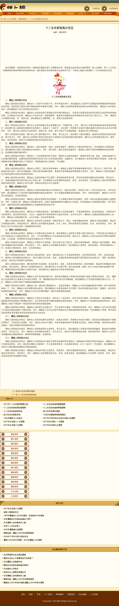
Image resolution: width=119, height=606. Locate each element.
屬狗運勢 (14, 482)
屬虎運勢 (14, 444)
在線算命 (96, 8)
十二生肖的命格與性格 (27, 395)
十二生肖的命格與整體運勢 (54, 404)
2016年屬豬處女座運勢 (13, 529)
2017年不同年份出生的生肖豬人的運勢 (59, 418)
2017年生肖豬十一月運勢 (53, 421)
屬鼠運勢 (14, 434)
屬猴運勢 (14, 472)
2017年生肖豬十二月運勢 (14, 421)
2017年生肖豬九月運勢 (52, 425)
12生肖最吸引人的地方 (13, 418)
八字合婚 (94, 594)
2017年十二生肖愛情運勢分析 (16, 404)
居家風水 (71, 594)
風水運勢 (20, 13)
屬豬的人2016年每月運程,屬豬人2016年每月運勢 (24, 582)
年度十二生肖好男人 (12, 526)
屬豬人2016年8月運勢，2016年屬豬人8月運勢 (23, 540)
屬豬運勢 (22, 19)
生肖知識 (14, 491)
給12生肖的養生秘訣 (26, 391)
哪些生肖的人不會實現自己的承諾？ (18, 558)
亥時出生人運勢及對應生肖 (15, 572)
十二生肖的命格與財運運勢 (15, 408)
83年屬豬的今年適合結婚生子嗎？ (18, 519)
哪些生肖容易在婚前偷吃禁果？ (17, 565)
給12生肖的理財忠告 (12, 415)
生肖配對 (14, 496)
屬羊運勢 (14, 467)
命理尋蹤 (45, 13)
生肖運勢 (57, 13)
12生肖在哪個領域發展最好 (54, 415)
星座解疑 (70, 13)
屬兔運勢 (14, 448)
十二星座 (48, 594)
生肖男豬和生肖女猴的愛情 (15, 555)
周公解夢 (95, 13)
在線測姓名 (113, 8)
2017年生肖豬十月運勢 (13, 425)
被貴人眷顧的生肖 (11, 512)
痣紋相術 (108, 13)
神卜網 (3, 19)
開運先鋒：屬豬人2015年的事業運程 (19, 533)
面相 (31, 594)
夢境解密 (59, 594)
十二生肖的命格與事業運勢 (54, 408)
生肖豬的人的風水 (11, 569)
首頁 (9, 13)
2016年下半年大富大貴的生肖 (16, 536)
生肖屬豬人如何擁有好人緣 (15, 522)
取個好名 (32, 13)
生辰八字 (82, 13)
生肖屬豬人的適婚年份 (13, 562)
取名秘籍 (82, 594)
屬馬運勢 (14, 463)
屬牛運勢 (14, 439)
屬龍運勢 (14, 453)
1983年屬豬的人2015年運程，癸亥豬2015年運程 (24, 515)
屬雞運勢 (14, 477)
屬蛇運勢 (14, 458)
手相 (38, 594)
